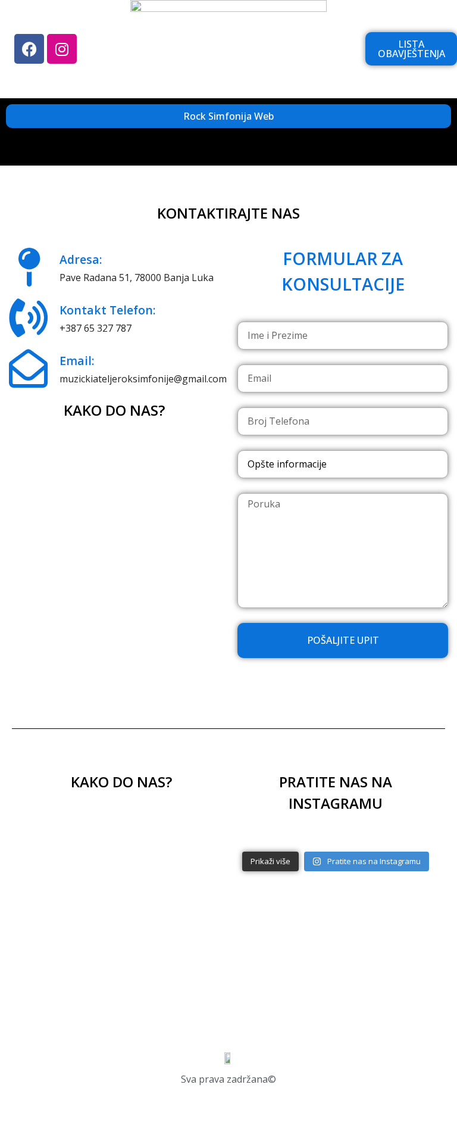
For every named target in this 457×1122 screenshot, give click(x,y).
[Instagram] (62, 49)
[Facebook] (29, 49)
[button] (228, 150)
